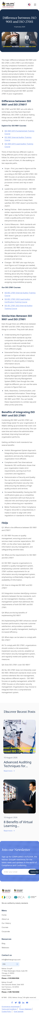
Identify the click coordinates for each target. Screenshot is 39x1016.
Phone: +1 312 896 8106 (10, 978)
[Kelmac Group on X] (16, 1003)
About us (5, 919)
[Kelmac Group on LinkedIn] (23, 1003)
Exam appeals (18, 1011)
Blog (3, 943)
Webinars (5, 948)
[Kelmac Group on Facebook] (12, 1003)
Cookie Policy (6, 1011)
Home (4, 915)
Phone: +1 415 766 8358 (10, 992)
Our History (6, 923)
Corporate (6, 931)
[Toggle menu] (35, 4)
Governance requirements (11, 1006)
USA (3, 964)
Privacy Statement (25, 1009)
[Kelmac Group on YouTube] (27, 1003)
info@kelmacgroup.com (11, 960)
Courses (5, 927)
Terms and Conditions (9, 1009)
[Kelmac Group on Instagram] (20, 1003)
